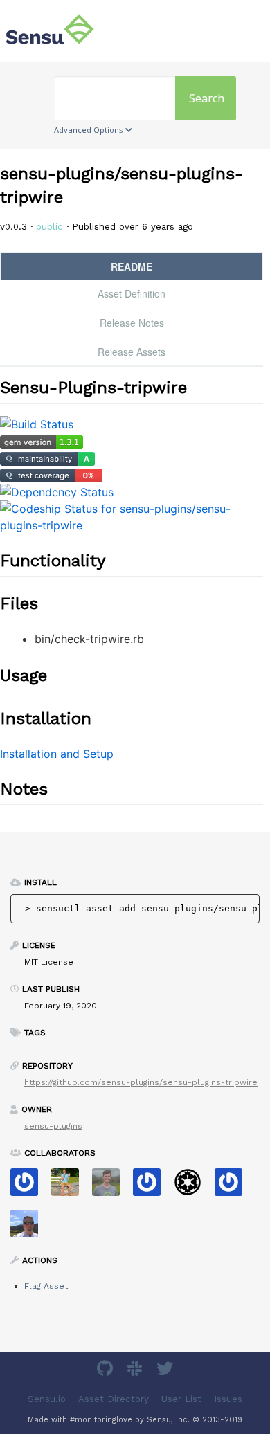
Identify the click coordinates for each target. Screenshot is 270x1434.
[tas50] (70, 1186)
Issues (228, 1399)
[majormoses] (193, 1186)
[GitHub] (106, 1371)
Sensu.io (47, 1399)
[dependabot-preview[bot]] (152, 1186)
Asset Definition (131, 293)
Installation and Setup (57, 754)
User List (181, 1399)
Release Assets (131, 351)
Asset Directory (113, 1399)
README (131, 266)
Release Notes (132, 322)
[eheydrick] (29, 1186)
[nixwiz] (29, 1228)
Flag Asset (46, 1286)
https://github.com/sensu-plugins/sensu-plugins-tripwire (141, 1082)
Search (206, 98)
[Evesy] (234, 1186)
